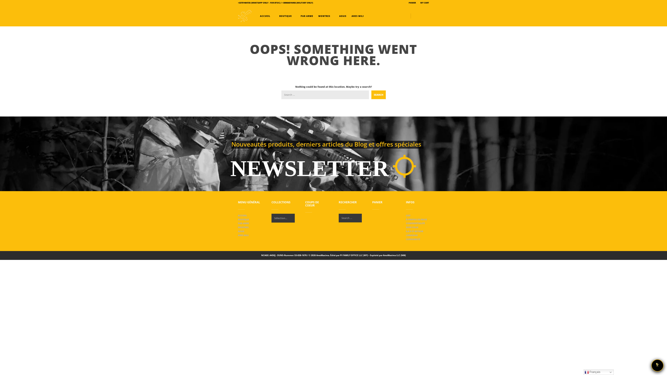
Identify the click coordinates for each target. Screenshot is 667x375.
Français (594, 371)
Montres (324, 16)
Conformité (413, 239)
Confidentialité (415, 223)
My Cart (424, 2)
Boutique (286, 16)
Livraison (412, 235)
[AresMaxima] (245, 16)
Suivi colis (412, 227)
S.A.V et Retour (414, 231)
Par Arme (306, 16)
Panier (412, 2)
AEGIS (342, 16)
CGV (408, 215)
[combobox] (283, 218)
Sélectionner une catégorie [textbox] (280, 218)
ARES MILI (357, 16)
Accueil (265, 16)
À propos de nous (416, 219)
